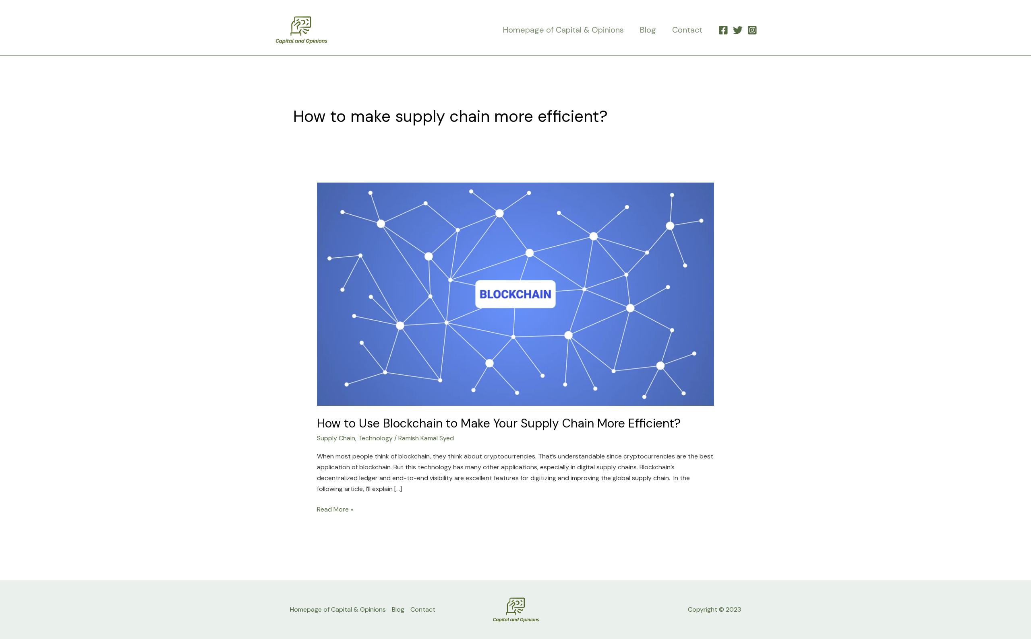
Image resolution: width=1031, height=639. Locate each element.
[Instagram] (752, 30)
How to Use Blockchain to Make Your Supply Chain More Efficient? (499, 423)
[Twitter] (738, 30)
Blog (648, 30)
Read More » (335, 509)
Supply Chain (336, 438)
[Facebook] (723, 30)
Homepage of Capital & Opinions (563, 30)
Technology (375, 438)
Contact (687, 30)
